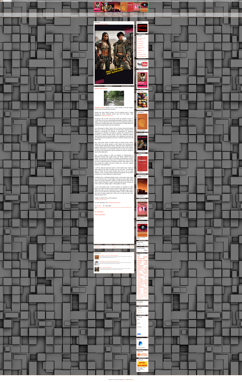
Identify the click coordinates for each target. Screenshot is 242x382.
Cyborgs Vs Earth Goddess (140, 13)
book (146, 285)
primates (146, 297)
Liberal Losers (110, 13)
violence (138, 291)
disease (103, 207)
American (145, 283)
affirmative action (143, 281)
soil (146, 290)
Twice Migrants (98, 15)
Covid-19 (145, 280)
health (122, 207)
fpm (124, 379)
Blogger (131, 379)
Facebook (139, 303)
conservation (139, 282)
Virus (95, 208)
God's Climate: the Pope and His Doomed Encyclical (109, 261)
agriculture (99, 207)
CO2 (142, 270)
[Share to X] (108, 205)
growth (145, 257)
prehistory (145, 289)
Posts (140, 310)
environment (113, 207)
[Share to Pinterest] (110, 205)
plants (146, 284)
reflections (139, 275)
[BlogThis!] (107, 205)
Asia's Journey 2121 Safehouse (101, 23)
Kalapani (106, 15)
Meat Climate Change (115, 15)
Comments (141, 312)
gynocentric (139, 287)
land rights (145, 275)
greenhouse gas (142, 266)
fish (143, 284)
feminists (145, 282)
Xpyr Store (102, 13)
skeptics (143, 287)
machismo (139, 289)
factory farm (118, 207)
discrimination (140, 279)
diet (138, 257)
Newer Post (97, 246)
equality (139, 268)
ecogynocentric (140, 286)
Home (96, 13)
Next (106, 199)
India (144, 290)
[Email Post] (103, 205)
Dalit (138, 281)
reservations (139, 298)
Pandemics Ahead (100, 107)
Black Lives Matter (142, 280)
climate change (142, 260)
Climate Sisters (119, 13)
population (145, 272)
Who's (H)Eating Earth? (128, 15)
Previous (97, 199)
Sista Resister (128, 13)
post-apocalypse (139, 297)
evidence (145, 276)
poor (138, 272)
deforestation (140, 274)
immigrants (145, 288)
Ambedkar (139, 290)
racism (138, 276)
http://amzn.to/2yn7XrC (107, 115)
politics (145, 269)
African (142, 283)
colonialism (139, 277)
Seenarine (139, 285)
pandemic (139, 269)
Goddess (139, 284)
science (138, 283)
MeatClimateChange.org (114, 202)
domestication (107, 207)
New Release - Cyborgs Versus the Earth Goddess (109, 255)
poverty (139, 273)
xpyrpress (145, 291)
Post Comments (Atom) (116, 250)
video (138, 270)
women (145, 273)
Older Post (131, 246)
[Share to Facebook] (109, 205)
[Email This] (105, 205)
